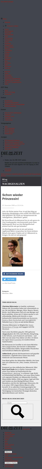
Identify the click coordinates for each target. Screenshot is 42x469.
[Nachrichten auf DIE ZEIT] (12, 154)
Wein (11, 293)
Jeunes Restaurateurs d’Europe (17, 326)
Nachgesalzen (13, 183)
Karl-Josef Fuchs (10, 283)
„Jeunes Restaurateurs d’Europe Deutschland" (18, 389)
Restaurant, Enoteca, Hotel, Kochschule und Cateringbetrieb (20, 319)
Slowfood (5, 329)
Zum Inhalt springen (7, 1)
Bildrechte (8, 452)
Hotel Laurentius (16, 340)
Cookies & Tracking (11, 463)
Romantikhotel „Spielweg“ (11, 373)
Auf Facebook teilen (14, 274)
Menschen (5, 293)
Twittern (10, 279)
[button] (4, 19)
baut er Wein (13, 322)
